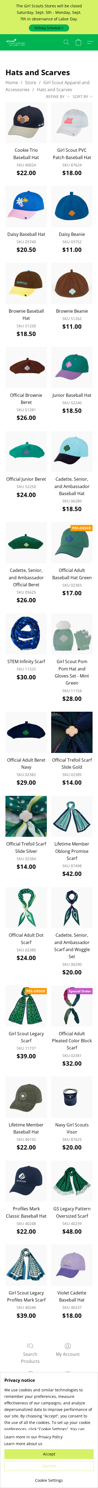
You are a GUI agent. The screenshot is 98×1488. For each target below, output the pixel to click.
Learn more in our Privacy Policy (33, 1436)
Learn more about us (23, 1443)
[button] (49, 27)
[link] (49, 1478)
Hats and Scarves (54, 90)
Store (30, 83)
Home (11, 83)
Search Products (30, 1357)
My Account (68, 1354)
